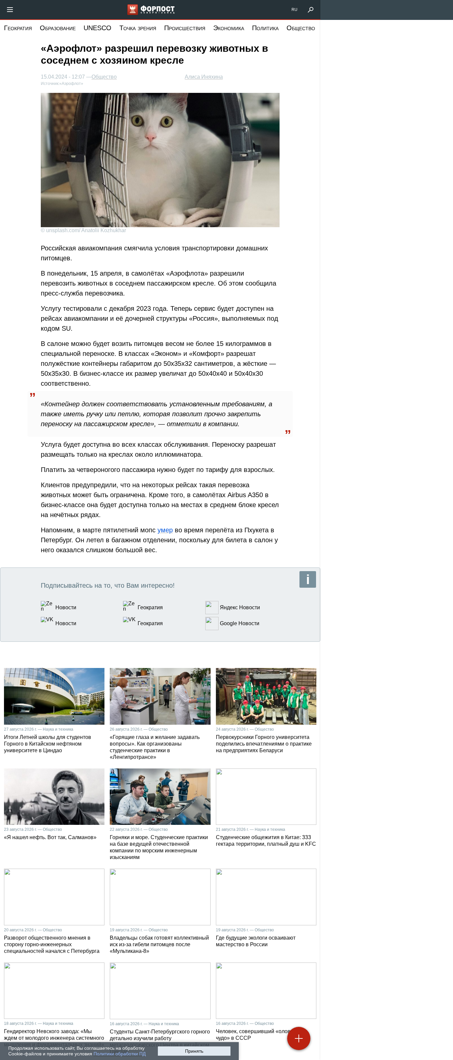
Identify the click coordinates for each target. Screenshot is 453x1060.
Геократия (18, 28)
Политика (265, 28)
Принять (194, 1051)
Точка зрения (137, 28)
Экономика (228, 28)
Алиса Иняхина (204, 77)
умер (165, 530)
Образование (58, 28)
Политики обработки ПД (120, 1053)
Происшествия (184, 28)
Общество (301, 28)
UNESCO (97, 28)
